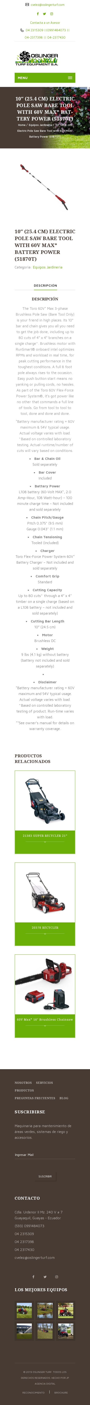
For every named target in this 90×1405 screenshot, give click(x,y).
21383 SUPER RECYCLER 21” (45, 836)
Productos (24, 1090)
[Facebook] (38, 14)
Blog (63, 1098)
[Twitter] (44, 14)
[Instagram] (51, 14)
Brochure (61, 1392)
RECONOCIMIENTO (33, 1392)
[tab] (45, 285)
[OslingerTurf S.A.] (37, 58)
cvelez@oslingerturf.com (47, 4)
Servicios (44, 1083)
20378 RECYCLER (45, 928)
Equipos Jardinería (40, 125)
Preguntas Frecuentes (35, 1098)
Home (22, 125)
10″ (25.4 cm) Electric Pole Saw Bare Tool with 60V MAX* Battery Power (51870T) (45, 130)
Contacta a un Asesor (45, 22)
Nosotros (23, 1083)
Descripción (45, 285)
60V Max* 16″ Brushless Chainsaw (45, 1019)
